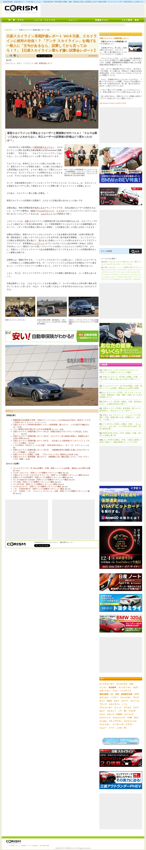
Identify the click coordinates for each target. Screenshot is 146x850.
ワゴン (115, 691)
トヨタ (110, 262)
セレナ (102, 711)
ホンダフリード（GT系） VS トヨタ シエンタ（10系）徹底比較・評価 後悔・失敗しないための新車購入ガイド (120, 394)
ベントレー (121, 272)
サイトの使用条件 (33, 845)
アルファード (104, 718)
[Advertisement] (92, 10)
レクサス (61, 211)
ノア (120, 711)
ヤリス (102, 714)
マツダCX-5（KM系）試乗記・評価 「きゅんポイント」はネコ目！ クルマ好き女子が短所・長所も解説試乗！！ (120, 426)
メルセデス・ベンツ (115, 267)
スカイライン (10, 63)
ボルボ (136, 279)
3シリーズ (135, 701)
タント (102, 701)
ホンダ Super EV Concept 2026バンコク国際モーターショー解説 (40, 480)
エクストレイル (130, 721)
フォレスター (125, 697)
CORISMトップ (11, 30)
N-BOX (119, 714)
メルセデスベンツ (46, 211)
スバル (106, 264)
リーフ (111, 728)
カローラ (110, 714)
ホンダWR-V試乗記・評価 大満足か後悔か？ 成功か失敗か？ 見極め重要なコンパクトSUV (120, 441)
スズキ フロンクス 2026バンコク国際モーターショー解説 (37, 473)
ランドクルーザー (106, 684)
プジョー (137, 275)
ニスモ (119, 728)
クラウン (129, 724)
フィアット (136, 277)
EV (112, 694)
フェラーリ (105, 279)
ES (125, 728)
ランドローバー (107, 275)
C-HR (129, 718)
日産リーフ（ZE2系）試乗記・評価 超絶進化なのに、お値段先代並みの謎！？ (120, 403)
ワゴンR (131, 711)
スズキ (113, 264)
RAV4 (109, 701)
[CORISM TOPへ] (21, 9)
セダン (19, 63)
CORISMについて (14, 845)
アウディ (137, 267)
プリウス (127, 708)
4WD (117, 694)
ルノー (114, 277)
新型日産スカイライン (44, 147)
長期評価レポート (46, 63)
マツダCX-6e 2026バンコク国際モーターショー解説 (35, 484)
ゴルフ (116, 701)
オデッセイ (104, 697)
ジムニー (103, 728)
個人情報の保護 (44, 845)
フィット (118, 708)
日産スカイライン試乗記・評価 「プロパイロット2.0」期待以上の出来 (43, 454)
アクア (136, 708)
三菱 (135, 262)
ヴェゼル (103, 721)
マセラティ (128, 279)
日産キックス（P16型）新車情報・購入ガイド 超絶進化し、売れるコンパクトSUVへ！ (121, 409)
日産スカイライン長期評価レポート (114, 38)
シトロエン (106, 277)
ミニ (131, 275)
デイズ (136, 697)
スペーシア (128, 714)
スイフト (125, 701)
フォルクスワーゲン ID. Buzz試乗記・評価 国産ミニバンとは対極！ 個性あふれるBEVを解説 (120, 387)
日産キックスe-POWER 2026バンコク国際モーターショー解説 (39, 477)
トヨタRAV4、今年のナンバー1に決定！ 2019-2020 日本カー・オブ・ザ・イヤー (46, 445)
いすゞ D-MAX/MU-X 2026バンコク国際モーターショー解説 (38, 489)
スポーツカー (104, 691)
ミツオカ (128, 264)
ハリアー (114, 697)
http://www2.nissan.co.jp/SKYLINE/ (112, 103)
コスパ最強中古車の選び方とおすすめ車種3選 (32, 429)
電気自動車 (104, 694)
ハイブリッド (28, 63)
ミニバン (103, 687)
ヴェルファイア (118, 718)
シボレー (124, 270)
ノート (124, 704)
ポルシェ (104, 270)
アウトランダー (105, 708)
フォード (132, 270)
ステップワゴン (115, 721)
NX (125, 711)
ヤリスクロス (121, 684)
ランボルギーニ (117, 279)
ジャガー (112, 272)
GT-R (136, 694)
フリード (103, 704)
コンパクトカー (124, 687)
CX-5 (136, 718)
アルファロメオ (124, 277)
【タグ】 (8, 60)
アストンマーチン (121, 275)
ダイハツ (120, 264)
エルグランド (47, 214)
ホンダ (129, 262)
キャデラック (114, 270)
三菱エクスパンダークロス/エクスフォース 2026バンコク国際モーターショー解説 (48, 475)
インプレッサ (118, 724)
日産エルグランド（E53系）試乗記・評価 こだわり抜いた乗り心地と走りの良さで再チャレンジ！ (120, 379)
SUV (131, 684)
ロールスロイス (133, 272)
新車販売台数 (126, 694)
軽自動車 (112, 687)
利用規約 (23, 845)
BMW (33, 211)
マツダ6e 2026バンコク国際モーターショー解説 (33, 482)
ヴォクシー (111, 711)
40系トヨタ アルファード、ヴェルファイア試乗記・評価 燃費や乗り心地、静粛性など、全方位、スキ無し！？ (120, 417)
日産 (36, 63)
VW (131, 267)
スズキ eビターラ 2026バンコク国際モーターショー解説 (37, 486)
